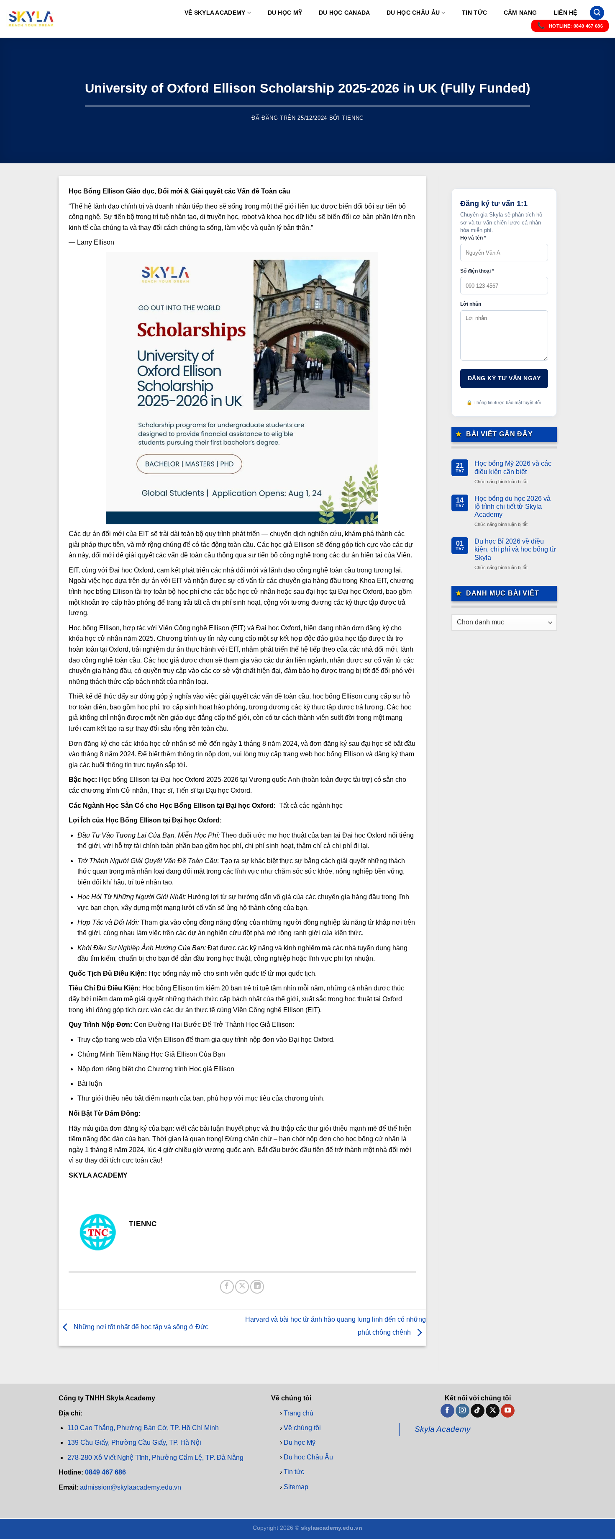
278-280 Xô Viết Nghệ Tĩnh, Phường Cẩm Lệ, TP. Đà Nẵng (155, 1457)
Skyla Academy (443, 1429)
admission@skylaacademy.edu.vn (130, 1487)
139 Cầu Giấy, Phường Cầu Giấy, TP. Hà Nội (134, 1442)
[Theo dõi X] (493, 1411)
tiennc (353, 118)
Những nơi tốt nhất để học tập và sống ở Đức (140, 1326)
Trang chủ (298, 1413)
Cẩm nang (520, 12)
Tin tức (474, 12)
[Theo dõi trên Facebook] (447, 1411)
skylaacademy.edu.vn (331, 1527)
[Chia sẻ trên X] (242, 1287)
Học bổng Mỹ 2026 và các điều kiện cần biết (512, 467)
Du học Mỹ (285, 12)
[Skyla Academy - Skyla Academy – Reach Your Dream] (31, 18)
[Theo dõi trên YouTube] (508, 1411)
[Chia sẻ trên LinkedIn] (257, 1287)
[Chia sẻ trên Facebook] (227, 1287)
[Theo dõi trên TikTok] (477, 1411)
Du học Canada (344, 12)
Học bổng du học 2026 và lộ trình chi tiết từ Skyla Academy (512, 506)
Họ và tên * (473, 238)
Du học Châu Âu (413, 12)
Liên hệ (565, 12)
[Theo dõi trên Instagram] (462, 1411)
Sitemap (296, 1486)
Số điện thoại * (477, 271)
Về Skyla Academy (215, 12)
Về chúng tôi (302, 1427)
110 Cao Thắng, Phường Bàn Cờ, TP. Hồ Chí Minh (143, 1427)
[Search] (597, 13)
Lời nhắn (470, 304)
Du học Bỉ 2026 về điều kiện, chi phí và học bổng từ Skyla (515, 549)
